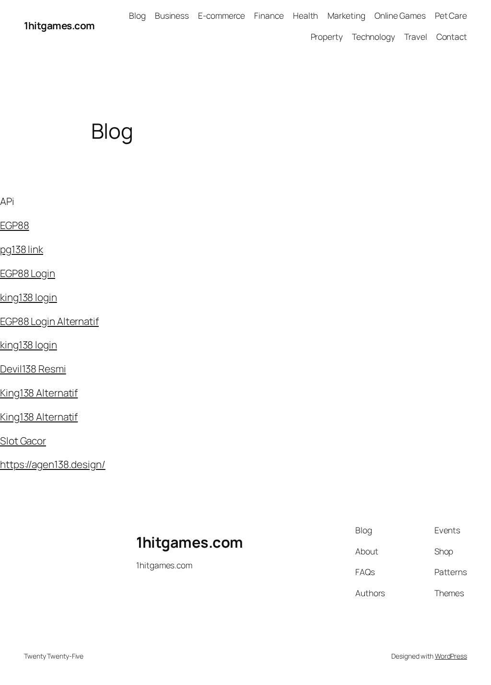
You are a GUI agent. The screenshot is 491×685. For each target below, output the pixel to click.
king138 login (28, 297)
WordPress (451, 656)
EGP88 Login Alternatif (49, 321)
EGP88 (14, 225)
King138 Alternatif (39, 392)
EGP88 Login (27, 273)
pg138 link (21, 249)
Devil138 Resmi (33, 368)
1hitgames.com (59, 25)
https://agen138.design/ (52, 464)
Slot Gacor (23, 440)
